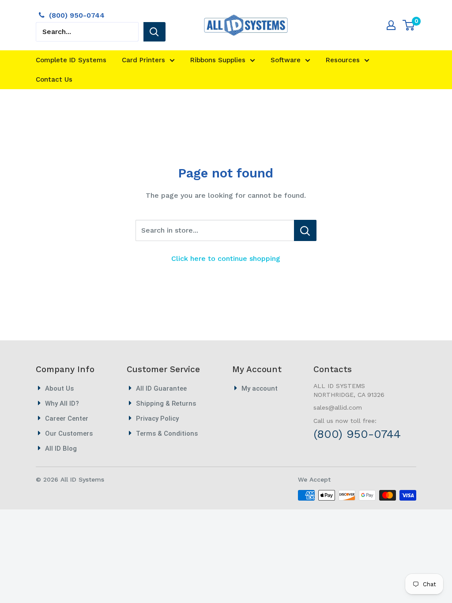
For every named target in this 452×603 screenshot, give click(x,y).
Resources (343, 60)
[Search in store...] (305, 230)
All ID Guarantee (161, 388)
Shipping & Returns (166, 403)
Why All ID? (62, 403)
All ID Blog (61, 448)
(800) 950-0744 (77, 15)
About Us (59, 388)
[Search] (154, 31)
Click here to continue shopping (225, 258)
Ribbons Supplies (217, 60)
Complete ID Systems (71, 60)
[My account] (391, 25)
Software (286, 60)
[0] (408, 25)
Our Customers (69, 433)
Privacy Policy (157, 418)
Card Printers (143, 60)
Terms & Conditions (167, 433)
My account (259, 388)
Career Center (66, 418)
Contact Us (54, 79)
